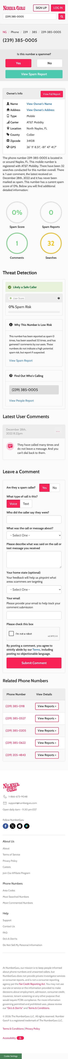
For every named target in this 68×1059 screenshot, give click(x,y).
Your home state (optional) (23, 572)
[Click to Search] (61, 16)
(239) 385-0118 (15, 706)
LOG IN (58, 8)
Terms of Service (11, 854)
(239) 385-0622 (15, 742)
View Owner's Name (39, 104)
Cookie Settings (11, 1056)
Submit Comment (34, 663)
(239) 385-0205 (15, 730)
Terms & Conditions (38, 1008)
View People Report (21, 400)
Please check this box (20, 624)
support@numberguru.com (23, 803)
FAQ (5, 932)
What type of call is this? (22, 496)
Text (26, 504)
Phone (15, 32)
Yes (18, 63)
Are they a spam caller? (21, 487)
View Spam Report (34, 74)
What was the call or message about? (30, 528)
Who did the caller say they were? (28, 512)
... (58, 430)
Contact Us (9, 926)
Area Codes (9, 890)
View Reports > (47, 706)
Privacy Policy (10, 860)
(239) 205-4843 (15, 755)
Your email (13, 598)
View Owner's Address (40, 110)
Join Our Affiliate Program (16, 873)
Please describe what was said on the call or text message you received (34, 546)
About (6, 848)
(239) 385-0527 (15, 718)
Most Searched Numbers (16, 896)
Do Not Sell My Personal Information (22, 945)
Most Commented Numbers (18, 902)
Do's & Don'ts (10, 938)
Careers (7, 867)
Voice (13, 504)
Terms (36, 649)
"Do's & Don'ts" (15, 1008)
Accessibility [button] (9, 1038)
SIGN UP (41, 8)
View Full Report (51, 94)
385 (34, 32)
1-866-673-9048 (18, 796)
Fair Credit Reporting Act (32, 984)
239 (25, 32)
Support (7, 920)
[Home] (14, 8)
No (50, 63)
